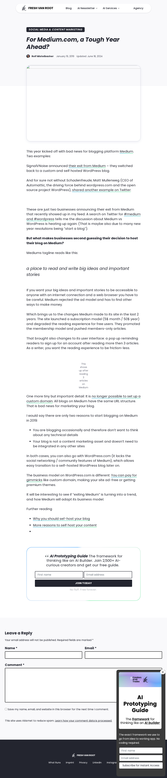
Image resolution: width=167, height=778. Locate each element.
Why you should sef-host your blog (61, 518)
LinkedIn (97, 762)
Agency (138, 8)
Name (11, 648)
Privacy (83, 762)
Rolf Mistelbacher (43, 56)
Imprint (70, 762)
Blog (69, 8)
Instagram (113, 762)
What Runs (54, 762)
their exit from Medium (87, 166)
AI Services (110, 8)
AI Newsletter (86, 8)
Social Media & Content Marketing (55, 29)
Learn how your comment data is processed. (83, 721)
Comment (14, 665)
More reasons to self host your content (65, 525)
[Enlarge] (84, 359)
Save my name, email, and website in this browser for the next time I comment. (58, 709)
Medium (126, 151)
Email (91, 648)
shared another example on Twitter (101, 190)
